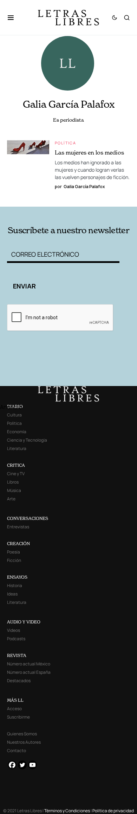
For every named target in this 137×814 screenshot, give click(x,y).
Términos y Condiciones (67, 811)
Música (14, 490)
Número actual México (28, 664)
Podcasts (16, 639)
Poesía (13, 552)
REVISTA (16, 655)
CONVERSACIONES (27, 518)
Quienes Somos (22, 734)
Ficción (14, 560)
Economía (16, 432)
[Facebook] (12, 765)
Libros (13, 482)
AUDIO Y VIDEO (23, 621)
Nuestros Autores (24, 742)
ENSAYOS (17, 577)
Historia (14, 585)
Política (65, 142)
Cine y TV (16, 474)
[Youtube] (32, 765)
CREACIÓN (18, 543)
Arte (11, 499)
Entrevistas (18, 527)
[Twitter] (22, 765)
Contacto (16, 751)
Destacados (19, 681)
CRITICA (16, 465)
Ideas (12, 594)
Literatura (16, 448)
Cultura (14, 415)
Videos (13, 630)
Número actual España (29, 672)
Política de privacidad (113, 811)
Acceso (14, 709)
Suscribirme (18, 717)
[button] (14, 17)
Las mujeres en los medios (89, 152)
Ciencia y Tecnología (27, 440)
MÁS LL (15, 700)
